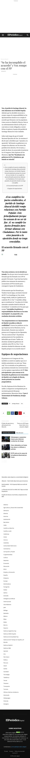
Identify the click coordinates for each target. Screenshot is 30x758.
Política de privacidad (19, 751)
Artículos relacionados (8, 432)
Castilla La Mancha (9, 528)
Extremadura (7, 584)
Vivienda (6, 701)
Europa (6, 581)
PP (9, 403)
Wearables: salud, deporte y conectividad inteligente (15, 477)
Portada (6, 751)
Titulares (6, 683)
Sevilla (5, 668)
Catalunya (6, 534)
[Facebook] (12, 413)
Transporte (7, 686)
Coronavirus (7, 548)
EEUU (5, 569)
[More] (24, 413)
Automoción (7, 519)
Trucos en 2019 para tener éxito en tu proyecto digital (22, 425)
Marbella (6, 613)
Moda (5, 622)
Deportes (6, 560)
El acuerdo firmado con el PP (15, 185)
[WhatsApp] (8, 413)
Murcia (5, 625)
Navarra (6, 628)
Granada (6, 595)
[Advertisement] (15, 17)
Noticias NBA (7, 648)
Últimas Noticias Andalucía (11, 692)
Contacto (11, 751)
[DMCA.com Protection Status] (20, 732)
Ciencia (6, 540)
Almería (6, 513)
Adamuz (6, 504)
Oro (5, 654)
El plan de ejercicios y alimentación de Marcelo (8, 425)
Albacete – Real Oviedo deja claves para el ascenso (15, 481)
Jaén (5, 607)
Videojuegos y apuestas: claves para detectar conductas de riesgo (18, 439)
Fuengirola (6, 587)
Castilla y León (8, 531)
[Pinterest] (20, 413)
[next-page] (5, 461)
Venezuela (6, 695)
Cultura (6, 557)
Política (6, 660)
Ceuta (3, 449)
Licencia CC (15, 753)
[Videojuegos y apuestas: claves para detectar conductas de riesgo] (6, 439)
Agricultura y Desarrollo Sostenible (13, 507)
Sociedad (6, 671)
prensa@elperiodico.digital (18, 747)
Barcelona (6, 522)
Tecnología (7, 674)
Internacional (7, 601)
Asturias (6, 516)
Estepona (6, 578)
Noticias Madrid (4, 59)
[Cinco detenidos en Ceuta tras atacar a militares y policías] (6, 447)
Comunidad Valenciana (10, 546)
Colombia (6, 543)
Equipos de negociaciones (15, 188)
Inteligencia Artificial (9, 598)
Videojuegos (7, 698)
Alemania (6, 510)
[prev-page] (3, 461)
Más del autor (19, 432)
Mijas (5, 619)
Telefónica (6, 677)
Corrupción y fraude (9, 551)
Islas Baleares (7, 604)
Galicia (5, 593)
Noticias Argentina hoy (10, 631)
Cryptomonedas (8, 554)
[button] (3, 35)
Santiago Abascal (15, 403)
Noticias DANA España (10, 634)
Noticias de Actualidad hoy (11, 637)
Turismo (6, 689)
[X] (16, 413)
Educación (4, 441)
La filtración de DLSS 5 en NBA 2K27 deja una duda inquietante (15, 490)
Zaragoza (6, 704)
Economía (6, 563)
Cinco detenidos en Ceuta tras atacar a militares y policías (19, 447)
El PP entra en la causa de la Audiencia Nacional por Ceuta (19, 455)
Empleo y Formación (9, 572)
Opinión (6, 651)
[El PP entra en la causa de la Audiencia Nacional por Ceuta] (6, 455)
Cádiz (5, 525)
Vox (22, 403)
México (5, 616)
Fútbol (5, 590)
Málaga (6, 610)
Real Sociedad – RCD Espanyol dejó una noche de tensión (14, 485)
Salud (5, 666)
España (6, 575)
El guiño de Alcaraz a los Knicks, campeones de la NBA (14, 495)
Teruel (5, 680)
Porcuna (6, 663)
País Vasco (6, 657)
